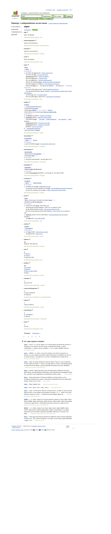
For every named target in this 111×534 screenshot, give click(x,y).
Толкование (27, 30)
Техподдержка (34, 426)
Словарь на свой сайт (62, 10)
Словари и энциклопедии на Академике (35, 13)
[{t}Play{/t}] (27, 32)
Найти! (69, 16)
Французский (14, 34)
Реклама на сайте (41, 426)
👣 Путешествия (16, 427)
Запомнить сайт (51, 10)
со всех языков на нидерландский (58, 23)
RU (70, 10)
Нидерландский (14, 29)
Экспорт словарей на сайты (17, 429)
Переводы (33, 19)
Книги (41, 19)
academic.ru (15, 18)
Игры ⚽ (49, 19)
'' (53, 96)
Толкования (25, 19)
